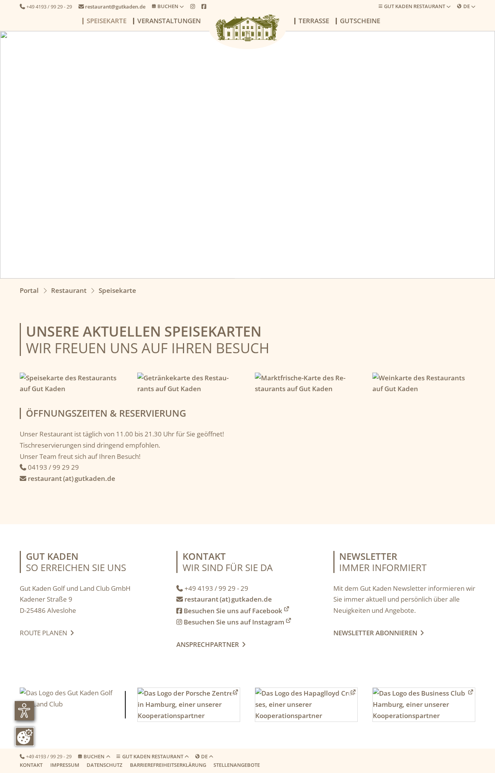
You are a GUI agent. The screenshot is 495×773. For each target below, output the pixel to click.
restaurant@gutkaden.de (112, 6)
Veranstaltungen (169, 21)
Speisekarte (106, 21)
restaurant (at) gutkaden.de (67, 478)
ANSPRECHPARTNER (210, 644)
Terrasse (314, 21)
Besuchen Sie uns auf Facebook (229, 610)
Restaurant (69, 290)
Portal (29, 290)
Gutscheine (360, 21)
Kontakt (31, 764)
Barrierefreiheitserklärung (168, 764)
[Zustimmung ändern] (24, 736)
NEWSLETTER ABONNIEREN (376, 632)
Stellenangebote (236, 764)
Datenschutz (104, 764)
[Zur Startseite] (247, 28)
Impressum (64, 764)
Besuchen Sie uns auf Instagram (230, 621)
